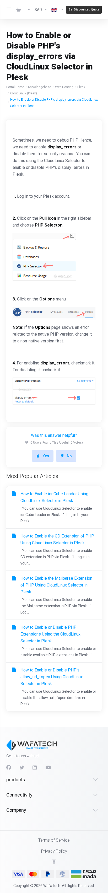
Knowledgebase (39, 87)
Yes (46, 456)
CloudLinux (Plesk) (23, 93)
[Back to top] (54, 861)
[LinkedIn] (34, 767)
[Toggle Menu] (6, 9)
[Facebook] (8, 767)
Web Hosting (64, 87)
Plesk (81, 87)
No (69, 456)
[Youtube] (48, 767)
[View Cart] (18, 9)
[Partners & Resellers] (28, 9)
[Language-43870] (57, 9)
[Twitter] (21, 767)
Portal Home (15, 87)
